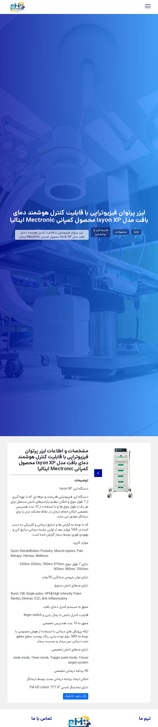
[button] (98, 473)
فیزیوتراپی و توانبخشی (100, 232)
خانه (136, 232)
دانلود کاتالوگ (74, 696)
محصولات (121, 232)
